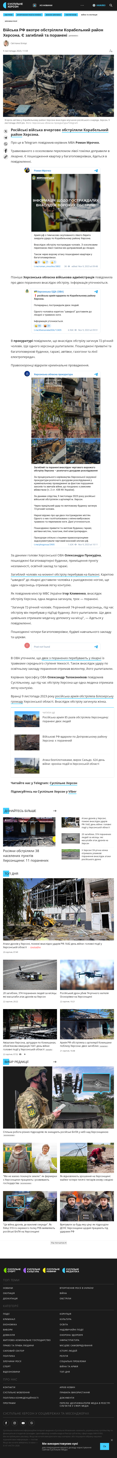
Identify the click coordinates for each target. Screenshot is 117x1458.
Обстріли (8, 15)
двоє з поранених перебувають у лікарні (71, 658)
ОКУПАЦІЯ (9, 1293)
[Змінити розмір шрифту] (110, 50)
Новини (8, 1288)
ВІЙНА (63, 1293)
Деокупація (10, 1298)
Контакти (9, 1387)
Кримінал (9, 1319)
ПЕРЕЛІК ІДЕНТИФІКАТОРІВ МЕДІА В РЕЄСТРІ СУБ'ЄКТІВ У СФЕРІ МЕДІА (85, 1404)
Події (6, 1313)
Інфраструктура (69, 1340)
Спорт (7, 1366)
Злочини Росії (11, 21)
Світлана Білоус (19, 43)
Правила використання (75, 1392)
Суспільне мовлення (16, 1392)
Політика (9, 1355)
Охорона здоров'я (71, 1334)
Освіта (64, 1324)
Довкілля (9, 1334)
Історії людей (68, 1350)
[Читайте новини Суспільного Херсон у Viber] (32, 1423)
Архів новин (67, 1387)
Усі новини (46, 5)
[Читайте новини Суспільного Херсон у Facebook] (6, 1423)
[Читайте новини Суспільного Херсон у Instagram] (15, 1423)
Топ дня (65, 1371)
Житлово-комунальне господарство (27, 1340)
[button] (5, 131)
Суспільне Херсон (63, 783)
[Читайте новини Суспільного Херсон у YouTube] (23, 1423)
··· (82, 5)
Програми (9, 1403)
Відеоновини (11, 1371)
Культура (65, 1319)
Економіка (10, 1324)
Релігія (64, 1355)
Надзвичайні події (71, 1329)
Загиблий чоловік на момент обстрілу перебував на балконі (55, 574)
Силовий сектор (13, 1350)
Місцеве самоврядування (76, 1345)
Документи (67, 1397)
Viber (72, 791)
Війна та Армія (69, 1366)
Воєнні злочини (53, 15)
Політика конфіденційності (21, 1397)
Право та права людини (18, 1345)
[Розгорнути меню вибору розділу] (34, 5)
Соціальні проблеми (73, 1361)
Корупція (65, 1313)
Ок (104, 1446)
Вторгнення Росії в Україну (29, 15)
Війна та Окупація (89, 15)
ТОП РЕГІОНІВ (71, 15)
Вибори (8, 1329)
